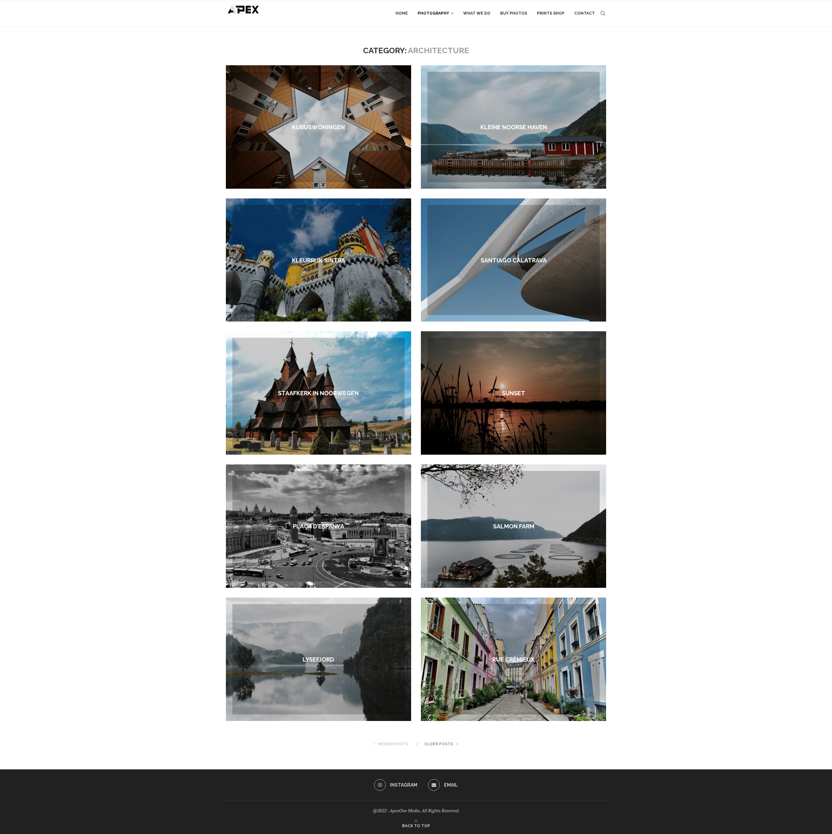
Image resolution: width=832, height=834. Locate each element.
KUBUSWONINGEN (318, 126)
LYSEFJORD (318, 659)
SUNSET (513, 393)
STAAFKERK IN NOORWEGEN (318, 393)
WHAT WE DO (476, 13)
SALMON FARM (513, 526)
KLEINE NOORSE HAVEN (513, 126)
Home (402, 13)
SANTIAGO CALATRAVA (514, 260)
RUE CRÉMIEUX (513, 659)
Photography (433, 13)
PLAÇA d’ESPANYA (318, 526)
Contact (584, 13)
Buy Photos (513, 13)
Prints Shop (551, 13)
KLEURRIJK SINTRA (318, 260)
